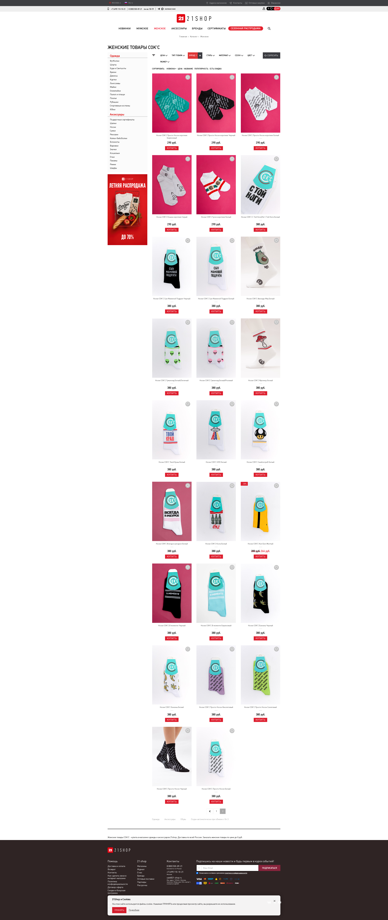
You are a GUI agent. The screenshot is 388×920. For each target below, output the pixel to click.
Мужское (142, 28)
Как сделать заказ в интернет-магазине (117, 876)
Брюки (113, 72)
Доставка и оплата (116, 866)
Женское (160, 28)
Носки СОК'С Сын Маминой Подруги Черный (171, 299)
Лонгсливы (115, 83)
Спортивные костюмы (120, 105)
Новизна (171, 69)
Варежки (114, 145)
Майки (113, 87)
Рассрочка (142, 885)
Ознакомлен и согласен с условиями (223, 873)
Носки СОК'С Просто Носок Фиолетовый (216, 707)
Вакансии (275, 3)
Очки (112, 157)
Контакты (237, 3)
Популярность (201, 69)
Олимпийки (115, 91)
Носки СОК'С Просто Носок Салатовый (260, 707)
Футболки (114, 61)
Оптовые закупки (257, 3)
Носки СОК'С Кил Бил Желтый (260, 544)
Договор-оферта (115, 887)
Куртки (113, 79)
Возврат (111, 869)
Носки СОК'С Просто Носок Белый (216, 789)
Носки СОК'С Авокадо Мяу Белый (260, 299)
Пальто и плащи (117, 94)
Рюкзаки (114, 134)
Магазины (142, 866)
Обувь (183, 819)
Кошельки (115, 153)
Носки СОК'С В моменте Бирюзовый (216, 626)
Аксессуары (179, 28)
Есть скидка (215, 69)
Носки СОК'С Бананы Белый (172, 707)
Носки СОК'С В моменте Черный (172, 626)
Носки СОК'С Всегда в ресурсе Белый (172, 544)
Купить (172, 148)
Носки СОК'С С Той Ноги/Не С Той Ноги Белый (260, 217)
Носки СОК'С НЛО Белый (216, 462)
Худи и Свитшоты (118, 68)
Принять (119, 910)
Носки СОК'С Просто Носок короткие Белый (260, 135)
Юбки (112, 109)
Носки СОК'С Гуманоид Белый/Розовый (216, 380)
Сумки (113, 130)
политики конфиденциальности (236, 873)
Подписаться (269, 868)
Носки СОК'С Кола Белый (216, 544)
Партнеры (141, 882)
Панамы (113, 160)
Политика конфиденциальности (118, 882)
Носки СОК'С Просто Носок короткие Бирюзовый (171, 136)
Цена (180, 69)
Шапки (113, 123)
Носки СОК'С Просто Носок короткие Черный (216, 135)
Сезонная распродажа (246, 28)
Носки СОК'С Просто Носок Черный (172, 789)
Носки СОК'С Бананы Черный (260, 626)
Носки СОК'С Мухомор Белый (260, 380)
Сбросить (272, 55)
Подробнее (134, 910)
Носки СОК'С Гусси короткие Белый (216, 217)
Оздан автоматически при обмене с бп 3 (209, 819)
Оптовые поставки (145, 879)
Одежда (155, 819)
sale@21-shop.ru (174, 877)
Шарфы (113, 168)
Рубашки (114, 102)
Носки (113, 127)
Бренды (197, 28)
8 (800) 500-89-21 (135, 9)
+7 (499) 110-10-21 (118, 9)
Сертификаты (217, 28)
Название (188, 69)
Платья (113, 98)
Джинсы (114, 76)
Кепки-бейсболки (118, 138)
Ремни (113, 164)
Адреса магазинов (218, 3)
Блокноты (114, 142)
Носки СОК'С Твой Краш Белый (172, 462)
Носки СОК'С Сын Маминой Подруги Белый (216, 299)
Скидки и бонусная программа (116, 891)
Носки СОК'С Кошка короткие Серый (171, 217)
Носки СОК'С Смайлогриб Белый (260, 462)
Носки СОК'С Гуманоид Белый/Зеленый (172, 380)
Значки (113, 149)
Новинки (125, 28)
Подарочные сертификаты (122, 119)
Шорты (113, 64)
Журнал (140, 869)
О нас (139, 872)
